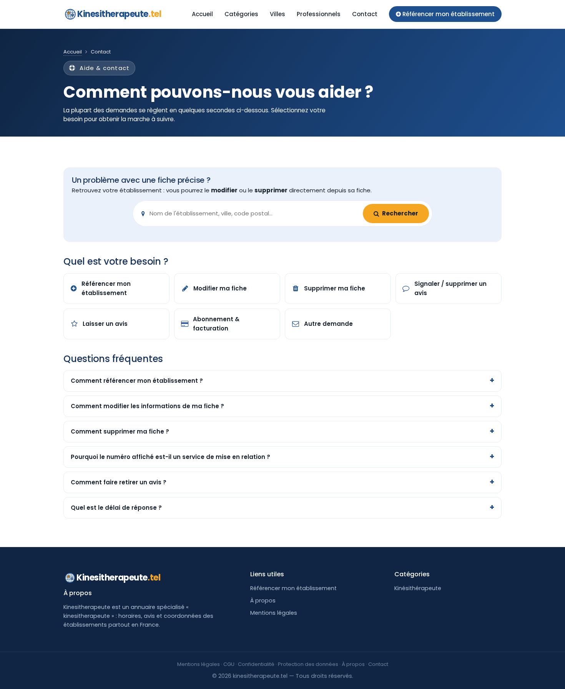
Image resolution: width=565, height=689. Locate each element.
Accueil (202, 14)
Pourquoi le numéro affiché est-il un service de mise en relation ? (170, 457)
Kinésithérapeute (417, 588)
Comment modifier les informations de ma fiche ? (147, 406)
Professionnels (319, 14)
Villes (277, 14)
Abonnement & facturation (216, 323)
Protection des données (308, 664)
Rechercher (400, 213)
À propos (263, 600)
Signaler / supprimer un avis (450, 288)
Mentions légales (273, 613)
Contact (364, 14)
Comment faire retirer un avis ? (118, 482)
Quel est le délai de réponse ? (116, 508)
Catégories (241, 14)
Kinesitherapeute (119, 14)
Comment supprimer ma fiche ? (120, 431)
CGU (228, 664)
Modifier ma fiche (220, 288)
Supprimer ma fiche (334, 288)
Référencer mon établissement (106, 288)
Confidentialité (256, 664)
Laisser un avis (105, 324)
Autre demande (328, 324)
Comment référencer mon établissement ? (137, 381)
